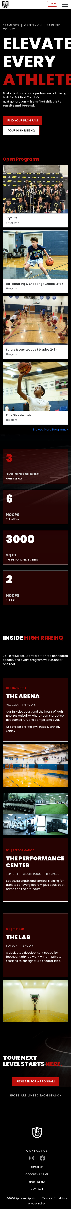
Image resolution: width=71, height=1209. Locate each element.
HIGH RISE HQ (37, 1182)
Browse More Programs (49, 429)
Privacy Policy (37, 1203)
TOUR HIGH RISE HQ (21, 130)
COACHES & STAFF (36, 1174)
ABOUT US (37, 1167)
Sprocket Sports (26, 1198)
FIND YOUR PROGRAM (22, 120)
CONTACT (37, 1189)
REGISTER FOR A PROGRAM (35, 1081)
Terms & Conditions (55, 1198)
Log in (52, 3)
